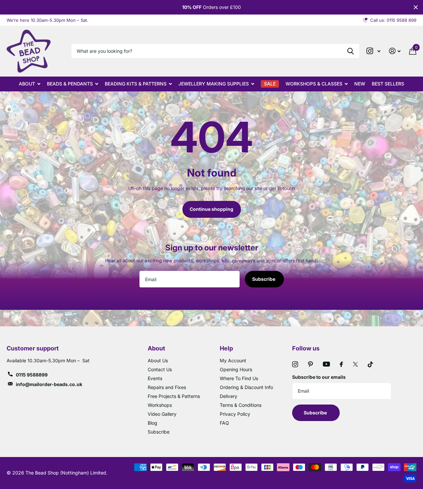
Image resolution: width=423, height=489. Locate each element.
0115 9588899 (32, 374)
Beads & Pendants (70, 83)
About (27, 83)
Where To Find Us (239, 378)
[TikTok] (370, 364)
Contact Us (160, 369)
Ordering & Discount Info (246, 387)
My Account (233, 360)
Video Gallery (162, 414)
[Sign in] (395, 51)
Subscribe (264, 279)
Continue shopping (211, 209)
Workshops (160, 405)
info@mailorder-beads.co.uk (49, 384)
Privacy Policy (235, 414)
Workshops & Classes (314, 83)
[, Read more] (373, 51)
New (359, 83)
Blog (152, 423)
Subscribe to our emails (319, 377)
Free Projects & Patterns (174, 396)
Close (415, 7)
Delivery (228, 396)
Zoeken (350, 51)
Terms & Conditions (240, 405)
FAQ (224, 423)
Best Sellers (388, 83)
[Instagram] (295, 364)
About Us (158, 360)
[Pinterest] (310, 364)
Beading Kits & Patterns (136, 83)
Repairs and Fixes (167, 387)
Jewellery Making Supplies (213, 83)
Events (155, 378)
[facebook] (341, 364)
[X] (355, 364)
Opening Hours (236, 369)
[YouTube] (326, 364)
